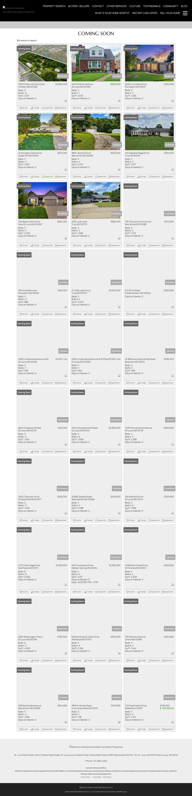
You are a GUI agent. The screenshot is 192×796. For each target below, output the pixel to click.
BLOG (184, 6)
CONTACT (98, 6)
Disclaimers (111, 792)
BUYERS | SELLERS (78, 6)
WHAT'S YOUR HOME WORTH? (112, 13)
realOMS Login (121, 792)
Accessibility (97, 777)
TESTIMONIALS (151, 6)
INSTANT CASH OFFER (144, 13)
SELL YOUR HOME (170, 13)
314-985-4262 (100, 760)
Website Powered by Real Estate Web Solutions (96, 787)
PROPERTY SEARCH (54, 6)
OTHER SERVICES (117, 6)
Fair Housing (107, 777)
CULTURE (134, 6)
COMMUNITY (170, 6)
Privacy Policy (85, 777)
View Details (42, 63)
